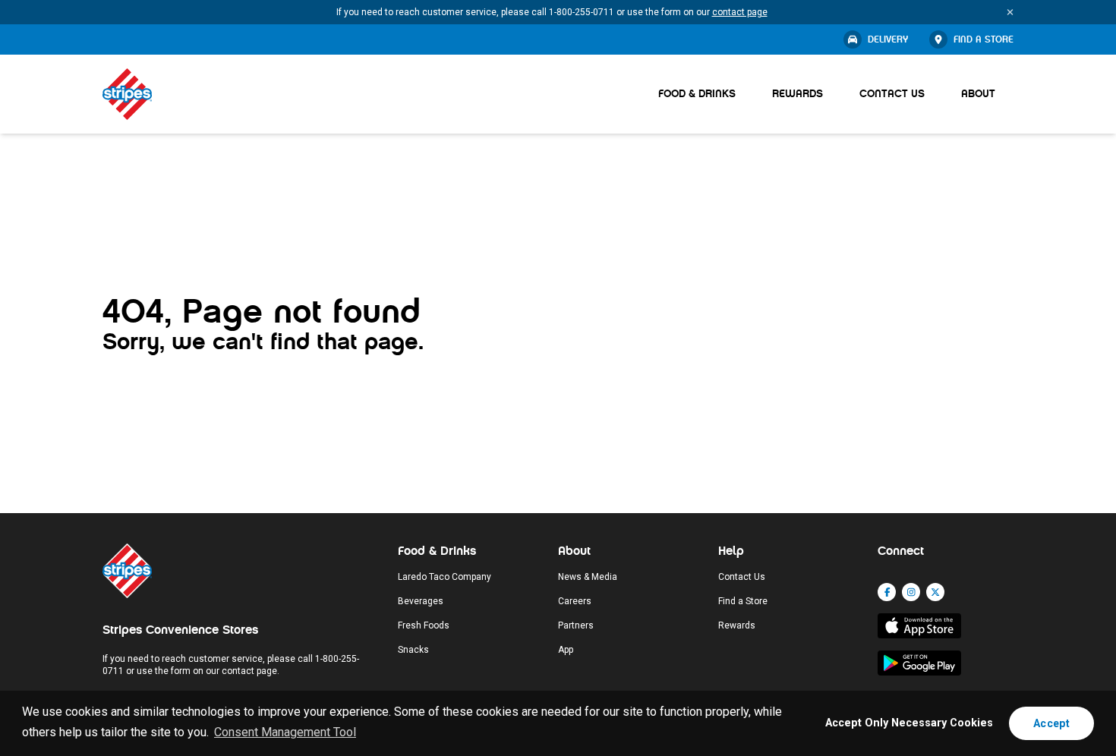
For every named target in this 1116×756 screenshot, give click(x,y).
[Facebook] (887, 592)
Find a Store (984, 39)
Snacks (413, 649)
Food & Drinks (697, 93)
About (978, 93)
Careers (574, 601)
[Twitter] (935, 592)
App (565, 649)
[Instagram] (911, 592)
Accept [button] (1051, 723)
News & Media (587, 577)
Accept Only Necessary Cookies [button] (909, 723)
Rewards (797, 93)
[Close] (1010, 12)
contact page (740, 12)
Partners (576, 625)
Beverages (420, 601)
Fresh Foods (423, 625)
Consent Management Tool (285, 732)
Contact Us (892, 93)
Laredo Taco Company (444, 577)
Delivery (888, 39)
